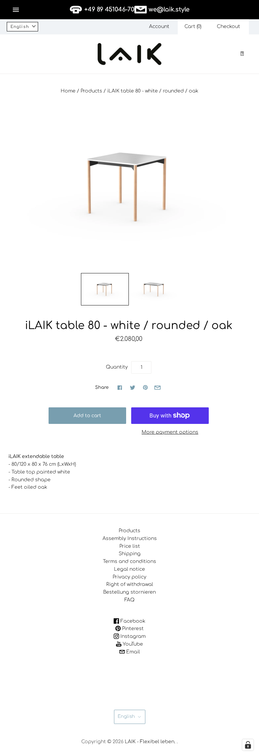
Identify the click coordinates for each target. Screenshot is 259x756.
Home (68, 90)
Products (91, 90)
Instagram (132, 636)
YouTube (132, 644)
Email (132, 651)
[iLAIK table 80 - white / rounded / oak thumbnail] (105, 289)
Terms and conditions (129, 561)
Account (159, 26)
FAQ (129, 599)
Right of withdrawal (129, 584)
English (126, 716)
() (192, 26)
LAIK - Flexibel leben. (150, 741)
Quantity (117, 367)
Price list (129, 546)
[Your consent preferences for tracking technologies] (248, 745)
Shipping (130, 553)
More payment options (170, 432)
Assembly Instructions (130, 538)
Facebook (132, 621)
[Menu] (16, 10)
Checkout (228, 26)
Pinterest (132, 628)
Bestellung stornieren (129, 592)
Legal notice (129, 569)
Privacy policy (129, 576)
